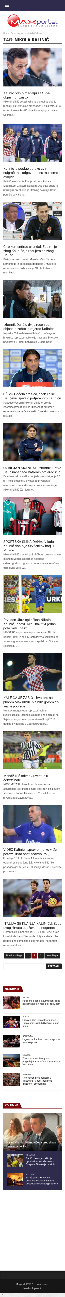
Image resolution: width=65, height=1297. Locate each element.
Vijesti (26, 1017)
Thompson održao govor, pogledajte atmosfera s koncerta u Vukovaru (41, 1061)
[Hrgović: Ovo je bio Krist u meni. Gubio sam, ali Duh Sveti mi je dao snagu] (11, 1022)
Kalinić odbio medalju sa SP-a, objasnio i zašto (26, 95)
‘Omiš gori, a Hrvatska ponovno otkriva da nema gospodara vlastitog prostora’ (42, 1180)
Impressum (43, 1284)
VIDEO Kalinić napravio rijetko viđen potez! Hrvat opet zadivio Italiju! (30, 852)
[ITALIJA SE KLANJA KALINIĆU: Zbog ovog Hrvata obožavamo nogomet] (32, 898)
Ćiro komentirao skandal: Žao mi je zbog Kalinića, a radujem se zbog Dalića (30, 251)
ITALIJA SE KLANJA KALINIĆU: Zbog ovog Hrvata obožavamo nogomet (32, 926)
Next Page (52, 955)
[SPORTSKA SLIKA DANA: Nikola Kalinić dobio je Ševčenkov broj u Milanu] (32, 516)
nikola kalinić (31, 39)
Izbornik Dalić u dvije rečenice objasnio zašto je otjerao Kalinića (28, 327)
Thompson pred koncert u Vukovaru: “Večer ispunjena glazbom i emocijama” (37, 1080)
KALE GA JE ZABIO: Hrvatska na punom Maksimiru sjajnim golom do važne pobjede (31, 702)
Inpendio (37, 1288)
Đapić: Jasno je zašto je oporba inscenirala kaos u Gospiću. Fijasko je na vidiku (41, 1161)
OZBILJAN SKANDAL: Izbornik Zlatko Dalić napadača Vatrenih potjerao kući (32, 470)
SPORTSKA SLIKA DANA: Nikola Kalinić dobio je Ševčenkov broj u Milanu (28, 546)
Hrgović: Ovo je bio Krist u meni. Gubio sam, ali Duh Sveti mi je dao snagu (40, 1023)
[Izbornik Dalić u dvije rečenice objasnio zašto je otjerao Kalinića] (32, 299)
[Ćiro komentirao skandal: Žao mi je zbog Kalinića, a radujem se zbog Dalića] (32, 221)
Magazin (26, 1055)
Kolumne (30, 1155)
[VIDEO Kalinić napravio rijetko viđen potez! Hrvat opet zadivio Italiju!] (32, 824)
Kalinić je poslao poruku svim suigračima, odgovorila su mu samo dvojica (30, 173)
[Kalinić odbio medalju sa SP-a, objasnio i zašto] (32, 67)
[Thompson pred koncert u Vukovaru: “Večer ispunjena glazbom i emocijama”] (11, 1079)
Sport (25, 997)
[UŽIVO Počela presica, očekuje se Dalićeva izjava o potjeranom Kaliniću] (32, 368)
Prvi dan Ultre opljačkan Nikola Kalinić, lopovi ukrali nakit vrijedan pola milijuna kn (29, 624)
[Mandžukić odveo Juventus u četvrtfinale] (32, 750)
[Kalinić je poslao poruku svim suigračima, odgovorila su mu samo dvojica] (32, 143)
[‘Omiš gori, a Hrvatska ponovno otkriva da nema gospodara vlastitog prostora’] (15, 1179)
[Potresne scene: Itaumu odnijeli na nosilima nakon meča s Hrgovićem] (11, 1002)
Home (6, 33)
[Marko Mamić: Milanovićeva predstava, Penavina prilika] (32, 1132)
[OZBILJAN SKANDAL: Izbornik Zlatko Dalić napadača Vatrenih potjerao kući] (32, 442)
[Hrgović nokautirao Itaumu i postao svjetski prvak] (11, 1041)
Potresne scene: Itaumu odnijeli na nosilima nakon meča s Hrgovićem (41, 1002)
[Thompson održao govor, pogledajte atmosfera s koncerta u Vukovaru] (11, 1060)
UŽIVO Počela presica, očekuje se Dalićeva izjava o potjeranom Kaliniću (32, 396)
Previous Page (14, 955)
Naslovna (27, 1036)
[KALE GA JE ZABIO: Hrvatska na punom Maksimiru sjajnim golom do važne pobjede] (32, 672)
